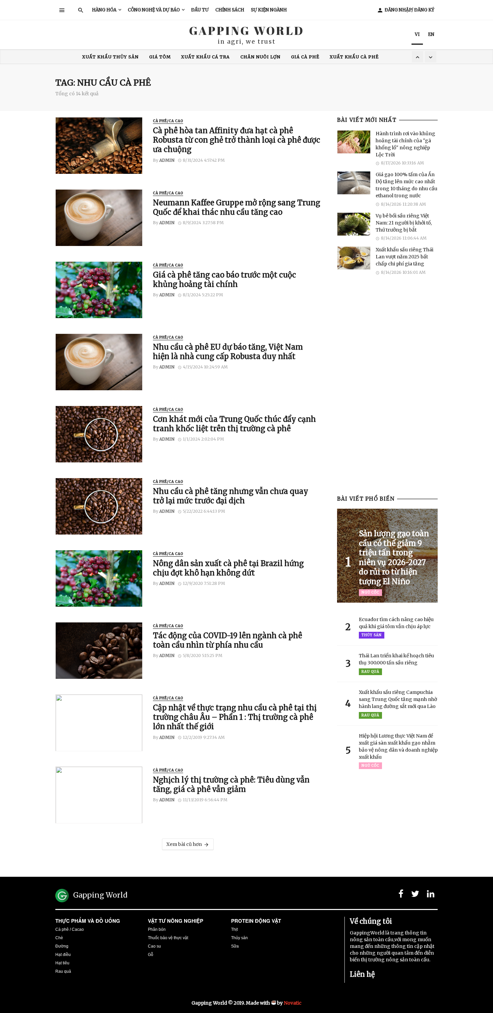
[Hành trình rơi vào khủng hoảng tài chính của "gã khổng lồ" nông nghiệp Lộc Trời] (354, 142)
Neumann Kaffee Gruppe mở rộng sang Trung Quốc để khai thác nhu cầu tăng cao (236, 207)
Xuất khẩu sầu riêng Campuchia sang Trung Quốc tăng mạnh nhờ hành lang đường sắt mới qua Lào (398, 699)
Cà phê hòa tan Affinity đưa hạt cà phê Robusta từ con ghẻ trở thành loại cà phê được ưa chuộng (236, 140)
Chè (59, 937)
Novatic (293, 1003)
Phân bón (157, 929)
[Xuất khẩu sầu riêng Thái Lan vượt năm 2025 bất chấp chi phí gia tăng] (354, 258)
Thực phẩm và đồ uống (87, 920)
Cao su (154, 946)
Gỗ (150, 954)
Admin (166, 160)
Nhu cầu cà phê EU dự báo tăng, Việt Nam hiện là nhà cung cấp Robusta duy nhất (228, 351)
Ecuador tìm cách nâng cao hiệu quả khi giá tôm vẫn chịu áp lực (396, 622)
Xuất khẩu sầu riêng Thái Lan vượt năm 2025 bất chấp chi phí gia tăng (404, 257)
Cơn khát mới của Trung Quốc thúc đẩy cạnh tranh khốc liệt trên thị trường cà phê (234, 423)
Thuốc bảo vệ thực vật (168, 937)
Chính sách (229, 10)
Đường (61, 946)
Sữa (235, 946)
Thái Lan (289, 56)
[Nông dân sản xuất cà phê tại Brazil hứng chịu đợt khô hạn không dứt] (99, 578)
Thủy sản (372, 635)
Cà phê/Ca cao (168, 121)
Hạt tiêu (62, 963)
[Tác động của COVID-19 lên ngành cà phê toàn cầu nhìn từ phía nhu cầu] (99, 650)
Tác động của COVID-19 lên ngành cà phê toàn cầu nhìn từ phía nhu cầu (227, 640)
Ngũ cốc (370, 592)
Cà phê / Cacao (69, 929)
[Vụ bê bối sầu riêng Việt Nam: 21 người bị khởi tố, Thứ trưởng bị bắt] (354, 224)
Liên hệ (362, 974)
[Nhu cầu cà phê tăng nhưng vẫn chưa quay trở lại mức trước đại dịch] (99, 506)
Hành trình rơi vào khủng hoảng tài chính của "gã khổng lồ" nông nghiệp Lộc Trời (405, 144)
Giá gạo (204, 56)
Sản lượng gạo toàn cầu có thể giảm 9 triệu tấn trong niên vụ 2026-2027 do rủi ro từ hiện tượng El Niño (394, 557)
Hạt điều (63, 954)
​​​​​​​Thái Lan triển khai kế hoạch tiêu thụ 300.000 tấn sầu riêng (396, 659)
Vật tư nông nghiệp (175, 920)
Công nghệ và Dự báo (154, 10)
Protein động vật (256, 920)
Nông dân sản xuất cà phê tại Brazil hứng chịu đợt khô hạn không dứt (228, 568)
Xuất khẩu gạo (245, 56)
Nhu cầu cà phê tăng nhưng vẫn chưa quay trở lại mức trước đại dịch (230, 496)
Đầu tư (200, 10)
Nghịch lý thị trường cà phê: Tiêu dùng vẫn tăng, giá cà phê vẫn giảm (231, 784)
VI (417, 34)
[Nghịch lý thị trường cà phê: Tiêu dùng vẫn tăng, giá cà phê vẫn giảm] (99, 794)
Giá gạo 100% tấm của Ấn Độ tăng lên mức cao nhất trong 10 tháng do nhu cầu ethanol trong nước (406, 185)
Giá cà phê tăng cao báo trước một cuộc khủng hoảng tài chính (224, 279)
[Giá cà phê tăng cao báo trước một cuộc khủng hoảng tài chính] (99, 289)
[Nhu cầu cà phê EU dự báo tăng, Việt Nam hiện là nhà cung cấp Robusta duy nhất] (99, 362)
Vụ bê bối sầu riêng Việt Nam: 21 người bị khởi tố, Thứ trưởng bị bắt (404, 223)
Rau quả (370, 671)
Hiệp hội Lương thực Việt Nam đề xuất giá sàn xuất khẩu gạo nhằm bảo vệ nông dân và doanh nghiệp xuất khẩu (398, 746)
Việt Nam (324, 56)
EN (431, 34)
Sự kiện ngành (269, 10)
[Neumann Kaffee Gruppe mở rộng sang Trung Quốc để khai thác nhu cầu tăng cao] (99, 217)
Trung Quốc (141, 56)
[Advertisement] (387, 390)
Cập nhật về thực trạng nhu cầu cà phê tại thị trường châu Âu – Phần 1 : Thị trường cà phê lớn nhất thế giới (235, 717)
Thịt (234, 929)
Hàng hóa (104, 10)
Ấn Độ (175, 56)
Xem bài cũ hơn (184, 844)
